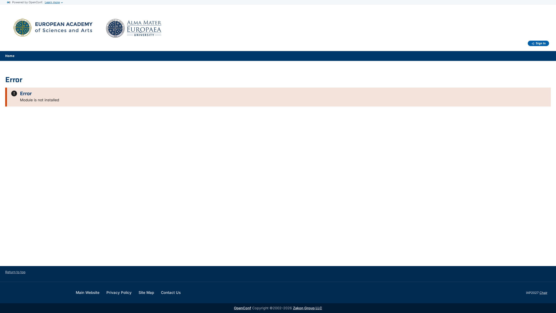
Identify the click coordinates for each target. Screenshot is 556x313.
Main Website (87, 292)
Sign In (541, 43)
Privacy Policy (119, 292)
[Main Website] (92, 37)
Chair (543, 293)
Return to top (15, 272)
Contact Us (171, 292)
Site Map (146, 292)
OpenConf (242, 308)
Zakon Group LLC (307, 308)
